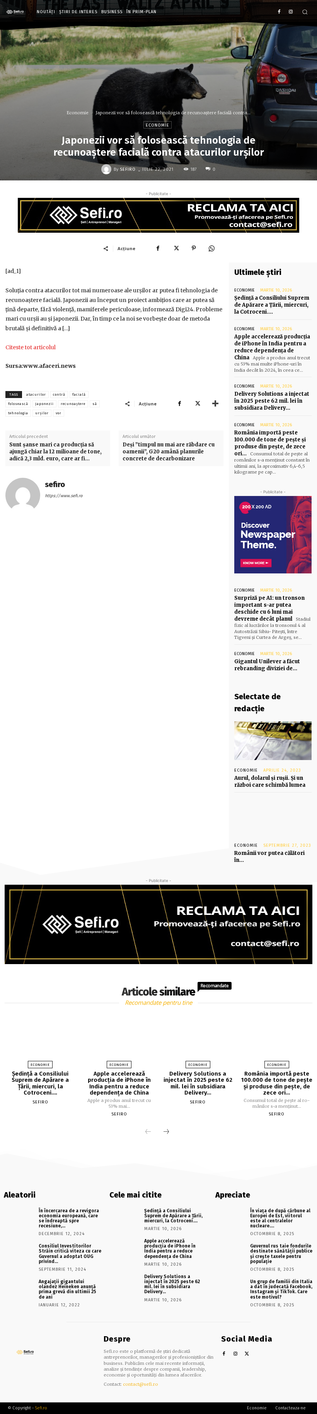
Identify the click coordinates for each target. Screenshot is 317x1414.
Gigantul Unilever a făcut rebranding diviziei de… (267, 665)
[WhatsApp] (211, 248)
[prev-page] (148, 1132)
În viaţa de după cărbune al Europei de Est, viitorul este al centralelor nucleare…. (280, 1218)
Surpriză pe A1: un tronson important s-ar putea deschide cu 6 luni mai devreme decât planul (269, 609)
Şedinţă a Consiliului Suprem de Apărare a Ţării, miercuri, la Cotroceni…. (271, 305)
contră (59, 394)
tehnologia (18, 413)
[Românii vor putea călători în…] (273, 815)
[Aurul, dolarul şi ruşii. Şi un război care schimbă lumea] (273, 740)
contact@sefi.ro (140, 1384)
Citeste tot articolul (30, 347)
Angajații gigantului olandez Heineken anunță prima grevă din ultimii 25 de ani (67, 1289)
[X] (176, 248)
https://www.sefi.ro (63, 495)
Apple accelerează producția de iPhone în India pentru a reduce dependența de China (272, 347)
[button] (304, 11)
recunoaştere (73, 404)
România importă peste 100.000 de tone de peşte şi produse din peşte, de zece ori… (270, 443)
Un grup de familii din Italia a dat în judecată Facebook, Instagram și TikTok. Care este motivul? (281, 1289)
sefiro (128, 169)
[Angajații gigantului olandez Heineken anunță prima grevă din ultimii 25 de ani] (18, 1288)
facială (79, 394)
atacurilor (36, 394)
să (94, 404)
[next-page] (166, 1132)
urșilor (42, 413)
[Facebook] (279, 12)
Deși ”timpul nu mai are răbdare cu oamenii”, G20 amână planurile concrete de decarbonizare (169, 451)
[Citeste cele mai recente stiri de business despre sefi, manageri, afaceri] (17, 12)
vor (58, 413)
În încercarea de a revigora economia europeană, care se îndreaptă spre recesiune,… (69, 1218)
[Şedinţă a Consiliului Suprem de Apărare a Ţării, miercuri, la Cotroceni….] (40, 1039)
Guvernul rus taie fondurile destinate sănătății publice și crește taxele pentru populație (281, 1253)
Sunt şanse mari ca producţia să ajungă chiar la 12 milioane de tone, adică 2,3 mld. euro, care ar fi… (55, 451)
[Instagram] (290, 12)
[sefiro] (107, 169)
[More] (215, 403)
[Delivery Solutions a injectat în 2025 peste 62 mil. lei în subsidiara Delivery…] (197, 1039)
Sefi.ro (41, 1408)
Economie (78, 112)
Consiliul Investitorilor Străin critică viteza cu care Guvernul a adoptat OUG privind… (70, 1253)
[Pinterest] (193, 248)
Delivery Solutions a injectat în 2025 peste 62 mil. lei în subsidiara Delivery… (271, 401)
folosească (18, 404)
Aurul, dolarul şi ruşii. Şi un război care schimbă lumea (269, 781)
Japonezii (44, 404)
